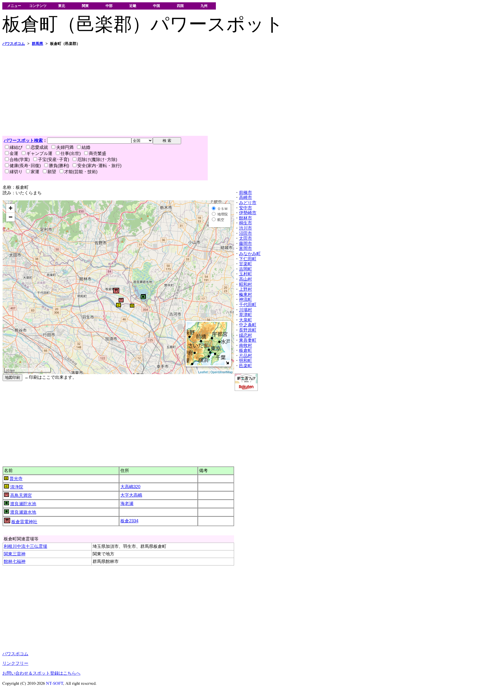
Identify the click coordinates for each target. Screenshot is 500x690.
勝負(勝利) (59, 165)
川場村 (245, 310)
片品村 (245, 355)
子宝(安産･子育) (53, 159)
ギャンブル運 (39, 153)
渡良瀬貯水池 (23, 504)
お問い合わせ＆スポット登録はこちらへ (41, 673)
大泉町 (245, 320)
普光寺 (16, 478)
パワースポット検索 (23, 140)
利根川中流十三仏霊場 (25, 546)
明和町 (245, 360)
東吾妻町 (247, 340)
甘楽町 (245, 263)
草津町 (245, 314)
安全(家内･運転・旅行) (99, 165)
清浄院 (16, 487)
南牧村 (245, 345)
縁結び (16, 147)
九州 (204, 6)
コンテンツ (38, 6)
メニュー (14, 6)
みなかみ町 (250, 253)
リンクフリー (15, 663)
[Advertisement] (176, 90)
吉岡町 (245, 269)
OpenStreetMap (221, 371)
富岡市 (245, 248)
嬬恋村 (245, 335)
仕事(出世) (70, 153)
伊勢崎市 (247, 213)
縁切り (16, 171)
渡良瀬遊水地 (23, 512)
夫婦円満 (64, 147)
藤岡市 (245, 243)
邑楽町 (245, 365)
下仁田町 (247, 259)
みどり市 (247, 202)
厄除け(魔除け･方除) (97, 159)
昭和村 (245, 284)
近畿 (132, 6)
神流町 (245, 299)
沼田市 (245, 233)
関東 (85, 6)
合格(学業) (20, 159)
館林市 (245, 218)
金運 (14, 153)
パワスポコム (15, 653)
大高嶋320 (130, 486)
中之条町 (247, 325)
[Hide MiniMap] (227, 362)
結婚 (86, 147)
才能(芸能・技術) (81, 171)
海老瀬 (126, 503)
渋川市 (245, 228)
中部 (109, 6)
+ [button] (10, 208)
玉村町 (245, 274)
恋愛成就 (39, 147)
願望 (51, 171)
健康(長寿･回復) (25, 165)
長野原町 (247, 330)
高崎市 (245, 197)
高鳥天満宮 (21, 495)
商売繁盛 (97, 153)
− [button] (10, 217)
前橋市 (245, 192)
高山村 (245, 279)
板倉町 (245, 350)
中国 (156, 6)
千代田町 (247, 304)
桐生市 (245, 223)
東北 (61, 6)
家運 (35, 171)
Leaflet (203, 371)
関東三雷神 (14, 554)
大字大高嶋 (131, 495)
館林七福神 (14, 561)
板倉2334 (129, 521)
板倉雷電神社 (24, 521)
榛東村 (245, 294)
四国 (180, 6)
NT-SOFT (54, 683)
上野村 (245, 289)
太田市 (245, 238)
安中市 (245, 208)
